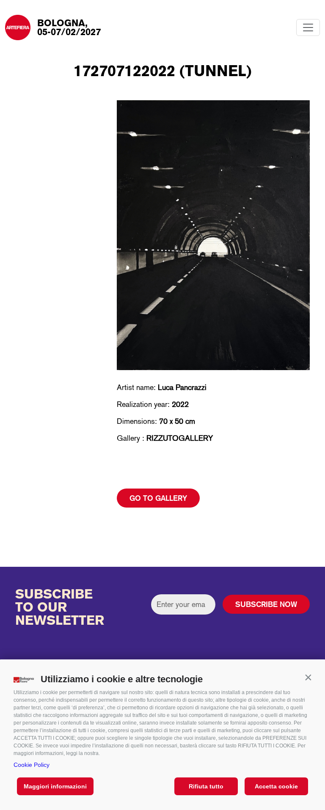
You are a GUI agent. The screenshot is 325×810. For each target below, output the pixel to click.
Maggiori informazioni (55, 786)
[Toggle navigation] (308, 27)
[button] (308, 677)
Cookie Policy (32, 764)
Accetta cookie (276, 786)
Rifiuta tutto (206, 786)
